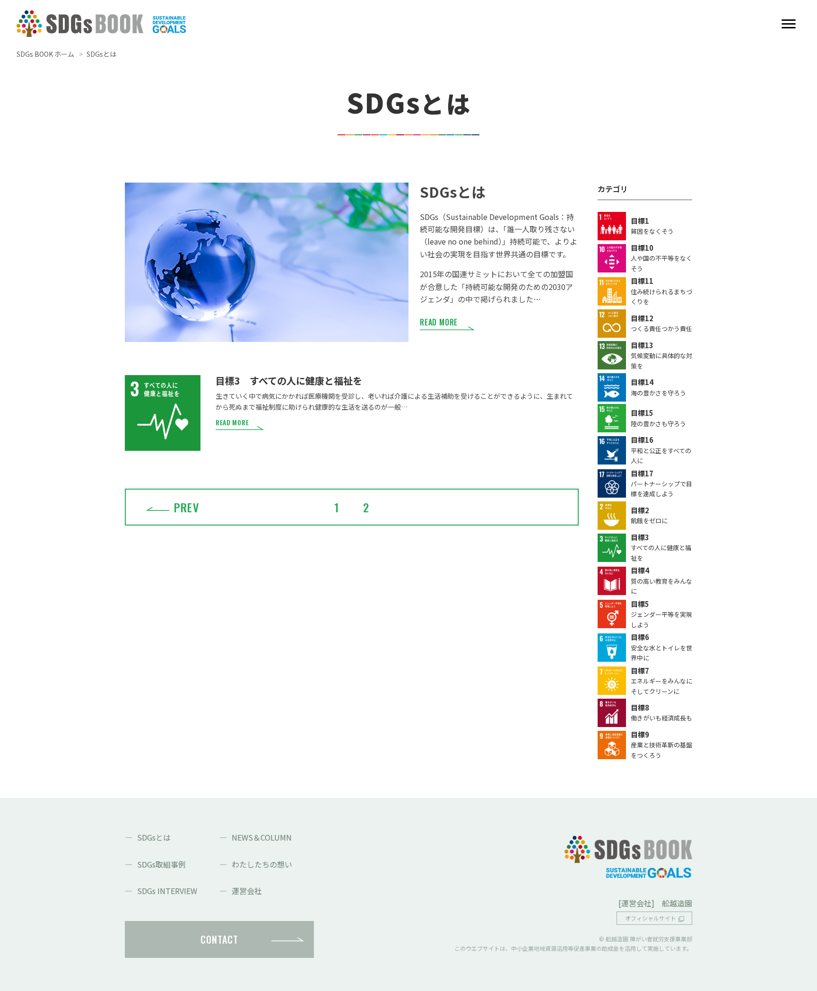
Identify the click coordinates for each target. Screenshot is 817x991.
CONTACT (219, 939)
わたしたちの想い (262, 864)
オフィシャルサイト (650, 918)
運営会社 (247, 890)
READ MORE (439, 322)
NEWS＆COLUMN (262, 837)
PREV (186, 507)
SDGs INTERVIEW (167, 890)
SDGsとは (154, 837)
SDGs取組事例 (161, 864)
